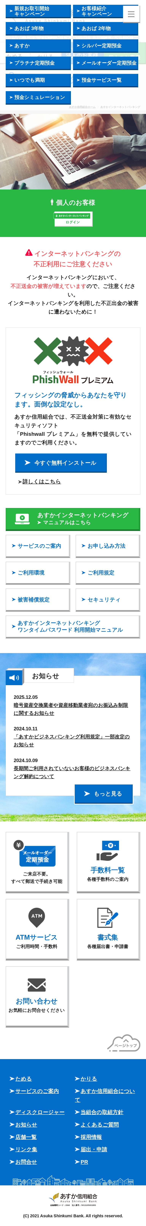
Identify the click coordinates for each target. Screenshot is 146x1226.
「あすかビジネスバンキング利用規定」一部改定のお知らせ (72, 740)
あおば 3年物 (29, 28)
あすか (22, 45)
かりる (89, 1079)
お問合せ (26, 1162)
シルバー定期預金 (102, 45)
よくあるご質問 (100, 1125)
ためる (23, 1079)
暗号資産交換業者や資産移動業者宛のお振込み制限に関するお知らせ (71, 709)
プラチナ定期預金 (34, 63)
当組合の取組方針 (102, 1112)
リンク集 (26, 1149)
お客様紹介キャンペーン (97, 11)
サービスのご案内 (37, 1091)
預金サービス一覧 (102, 80)
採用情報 (91, 1137)
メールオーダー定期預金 (109, 63)
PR (84, 1162)
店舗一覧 (26, 1137)
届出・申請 (94, 1149)
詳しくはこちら (42, 481)
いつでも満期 (29, 80)
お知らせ (26, 1125)
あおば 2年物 (96, 28)
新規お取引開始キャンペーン (31, 11)
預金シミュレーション (39, 97)
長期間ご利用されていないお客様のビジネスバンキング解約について (72, 772)
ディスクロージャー (40, 1112)
